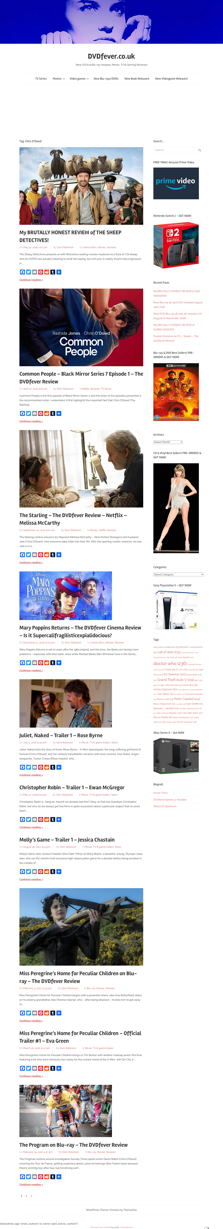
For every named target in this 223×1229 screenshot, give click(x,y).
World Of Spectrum (165, 806)
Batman (173, 647)
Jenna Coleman (165, 689)
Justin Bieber (165, 694)
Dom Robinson (65, 247)
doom (161, 670)
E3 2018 (193, 670)
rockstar (181, 704)
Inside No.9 (190, 685)
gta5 (156, 685)
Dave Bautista (185, 657)
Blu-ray (91, 988)
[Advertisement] (111, 111)
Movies (57, 79)
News (115, 742)
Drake (171, 669)
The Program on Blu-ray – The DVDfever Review (73, 1145)
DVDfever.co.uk (111, 56)
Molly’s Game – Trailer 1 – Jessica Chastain (67, 839)
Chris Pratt (171, 657)
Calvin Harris (187, 653)
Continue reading (30, 279)
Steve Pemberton (183, 717)
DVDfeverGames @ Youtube (169, 799)
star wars (195, 712)
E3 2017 (182, 669)
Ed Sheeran (175, 674)
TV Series (41, 79)
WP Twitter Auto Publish (99, 1227)
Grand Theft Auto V (175, 680)
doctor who (170, 663)
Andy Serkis (160, 647)
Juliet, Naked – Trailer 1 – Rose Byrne (61, 735)
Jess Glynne (184, 690)
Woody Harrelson (186, 722)
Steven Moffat (163, 717)
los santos (179, 694)
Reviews (111, 247)
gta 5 (198, 680)
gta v (165, 685)
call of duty (168, 652)
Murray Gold (165, 699)
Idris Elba (176, 685)
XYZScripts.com (126, 1227)
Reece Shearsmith (164, 704)
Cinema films (89, 247)
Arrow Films (160, 792)
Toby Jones (169, 722)
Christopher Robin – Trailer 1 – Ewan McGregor (72, 787)
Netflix (85, 388)
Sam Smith (194, 703)
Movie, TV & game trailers (96, 742)
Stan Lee (163, 713)
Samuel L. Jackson (166, 708)
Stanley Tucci (178, 713)
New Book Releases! (137, 79)
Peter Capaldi (187, 699)
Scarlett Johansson (189, 709)
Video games (78, 79)
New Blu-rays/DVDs (106, 79)
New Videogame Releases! (171, 79)
